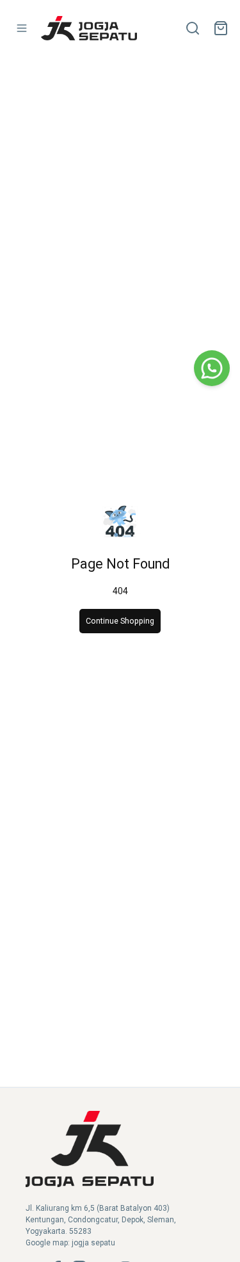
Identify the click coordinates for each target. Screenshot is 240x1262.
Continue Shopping (120, 621)
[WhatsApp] (212, 368)
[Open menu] (22, 28)
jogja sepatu (93, 1242)
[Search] (192, 28)
